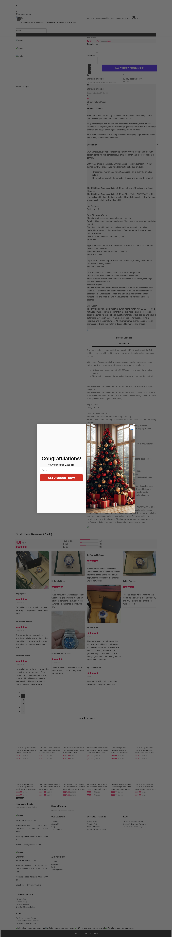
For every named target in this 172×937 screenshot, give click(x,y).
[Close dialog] (132, 427)
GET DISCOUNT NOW (61, 478)
